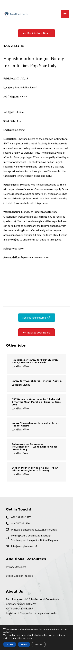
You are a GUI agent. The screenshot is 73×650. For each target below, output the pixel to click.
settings (27, 638)
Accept (10, 644)
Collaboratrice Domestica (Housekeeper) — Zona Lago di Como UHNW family (35, 447)
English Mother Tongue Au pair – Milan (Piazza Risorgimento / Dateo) (35, 469)
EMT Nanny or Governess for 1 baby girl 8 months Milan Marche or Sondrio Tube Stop (36, 402)
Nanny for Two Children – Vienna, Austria (37, 381)
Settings (38, 644)
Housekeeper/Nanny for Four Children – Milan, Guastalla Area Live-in (35, 361)
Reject (24, 644)
